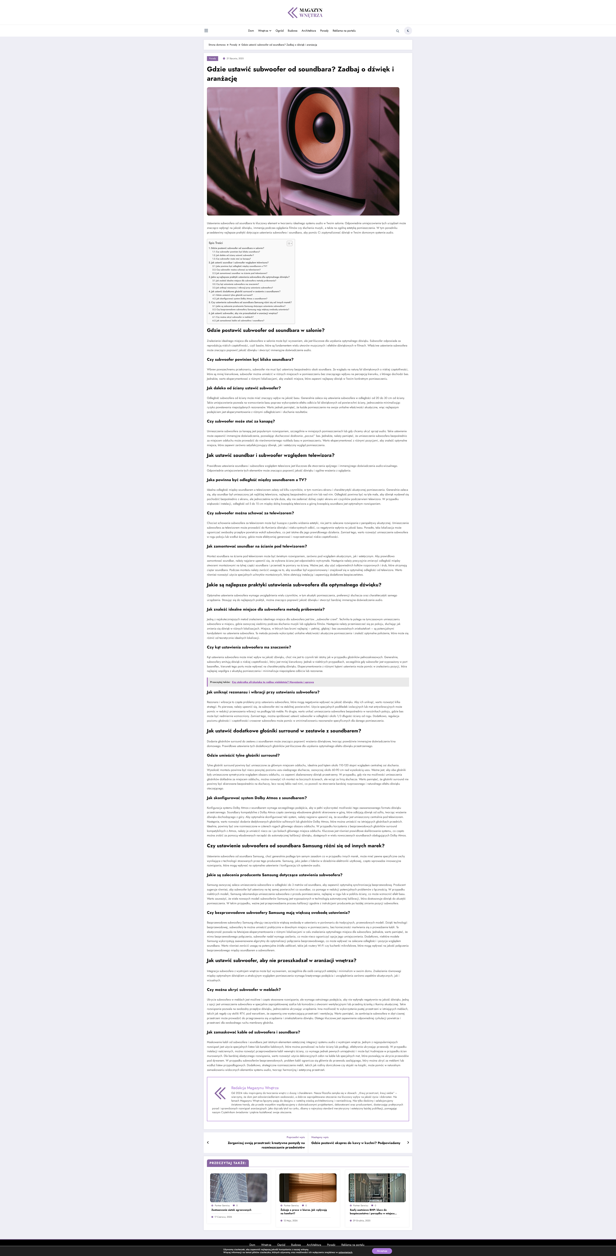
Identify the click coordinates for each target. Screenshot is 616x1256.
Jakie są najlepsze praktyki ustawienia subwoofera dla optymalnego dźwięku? (250, 277)
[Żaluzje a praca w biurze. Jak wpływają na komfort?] (307, 1187)
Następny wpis (320, 1137)
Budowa (292, 31)
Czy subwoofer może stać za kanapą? (233, 258)
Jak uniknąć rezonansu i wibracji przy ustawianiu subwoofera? (244, 287)
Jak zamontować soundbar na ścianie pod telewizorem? (241, 273)
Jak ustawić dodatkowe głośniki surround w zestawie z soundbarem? (245, 291)
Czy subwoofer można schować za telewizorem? (239, 269)
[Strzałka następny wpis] (408, 1142)
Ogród (280, 31)
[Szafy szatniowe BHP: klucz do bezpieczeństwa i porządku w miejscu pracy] (377, 1187)
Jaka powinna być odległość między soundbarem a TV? (241, 266)
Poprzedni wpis (296, 1137)
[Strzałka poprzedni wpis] (208, 1142)
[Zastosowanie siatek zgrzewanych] (238, 1187)
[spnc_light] (408, 31)
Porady (324, 31)
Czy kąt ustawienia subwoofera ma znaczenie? (237, 284)
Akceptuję (382, 1250)
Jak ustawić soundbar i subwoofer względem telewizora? (240, 262)
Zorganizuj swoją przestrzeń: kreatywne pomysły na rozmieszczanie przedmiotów (266, 1145)
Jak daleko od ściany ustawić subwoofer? (235, 255)
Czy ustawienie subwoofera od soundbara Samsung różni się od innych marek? (251, 302)
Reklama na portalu (344, 31)
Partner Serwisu (222, 1205)
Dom (251, 31)
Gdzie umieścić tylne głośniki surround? (234, 295)
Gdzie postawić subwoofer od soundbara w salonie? (237, 248)
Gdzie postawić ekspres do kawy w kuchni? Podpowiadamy (355, 1143)
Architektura (309, 31)
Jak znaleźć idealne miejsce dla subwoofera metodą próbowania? (246, 280)
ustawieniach (345, 1252)
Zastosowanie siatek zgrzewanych (231, 1210)
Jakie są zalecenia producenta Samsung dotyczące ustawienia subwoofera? (251, 306)
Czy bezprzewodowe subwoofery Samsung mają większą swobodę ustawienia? (253, 309)
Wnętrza (263, 31)
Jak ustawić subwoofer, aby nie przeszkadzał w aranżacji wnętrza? (244, 313)
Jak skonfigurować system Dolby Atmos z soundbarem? (242, 298)
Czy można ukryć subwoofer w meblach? (235, 317)
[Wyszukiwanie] (398, 31)
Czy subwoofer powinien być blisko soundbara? (238, 251)
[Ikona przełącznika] (206, 31)
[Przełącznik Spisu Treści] (288, 243)
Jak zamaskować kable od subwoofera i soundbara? (240, 320)
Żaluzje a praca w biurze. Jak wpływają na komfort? (304, 1211)
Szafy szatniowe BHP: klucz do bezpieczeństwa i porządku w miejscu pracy (372, 1211)
